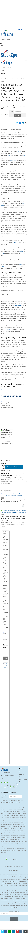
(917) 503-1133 (7, 772)
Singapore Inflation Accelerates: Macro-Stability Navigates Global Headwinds (5, 575)
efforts (8, 329)
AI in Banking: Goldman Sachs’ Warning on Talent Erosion (5, 541)
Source (3, 390)
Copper (3, 266)
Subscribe (20, 29)
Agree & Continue (14, 911)
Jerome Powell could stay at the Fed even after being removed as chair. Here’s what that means (13, 518)
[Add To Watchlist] (6, 253)
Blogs (2, 797)
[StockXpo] (14, 54)
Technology (22, 781)
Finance (2, 81)
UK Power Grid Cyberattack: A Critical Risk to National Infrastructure (5, 623)
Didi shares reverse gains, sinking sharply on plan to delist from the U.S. (13, 500)
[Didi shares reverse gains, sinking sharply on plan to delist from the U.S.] (14, 493)
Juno (20, 264)
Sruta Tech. (17, 802)
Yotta (6, 134)
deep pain (8, 144)
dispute (19, 151)
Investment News (23, 779)
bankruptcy (13, 160)
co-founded (14, 133)
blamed (16, 242)
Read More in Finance (14, 467)
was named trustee (6, 352)
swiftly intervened (18, 305)
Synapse (9, 155)
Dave (2, 253)
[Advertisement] (14, 14)
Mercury (21, 251)
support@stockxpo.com (9, 775)
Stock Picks (3, 795)
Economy (21, 774)
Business (21, 772)
